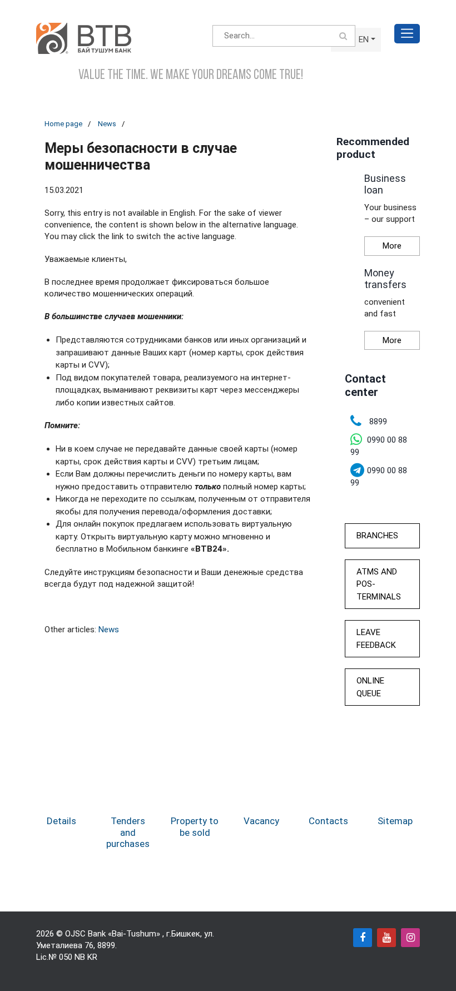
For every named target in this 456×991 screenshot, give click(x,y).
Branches (377, 536)
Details (61, 820)
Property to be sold (195, 826)
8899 (106, 945)
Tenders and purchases (128, 832)
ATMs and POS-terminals (378, 584)
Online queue (370, 687)
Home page (63, 124)
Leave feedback (376, 638)
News (107, 124)
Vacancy (261, 820)
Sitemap (395, 820)
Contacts (328, 820)
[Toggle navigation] (407, 33)
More (392, 246)
